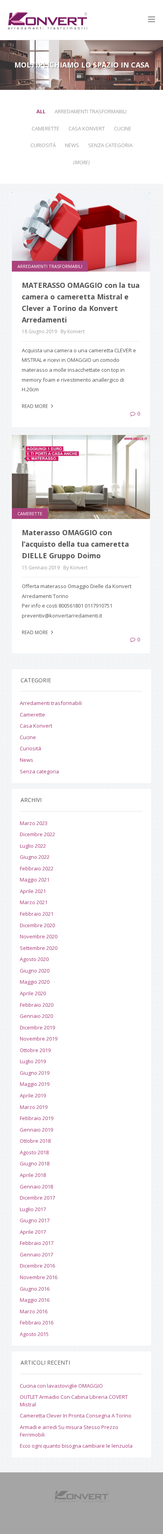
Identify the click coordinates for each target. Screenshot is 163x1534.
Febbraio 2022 (36, 868)
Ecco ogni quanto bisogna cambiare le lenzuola (76, 1445)
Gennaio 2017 (36, 1254)
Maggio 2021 (34, 879)
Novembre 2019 (38, 1038)
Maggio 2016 (34, 1299)
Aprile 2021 (33, 891)
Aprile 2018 (33, 1175)
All (40, 111)
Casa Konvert (86, 128)
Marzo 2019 (33, 1107)
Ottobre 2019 (35, 1050)
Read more (35, 406)
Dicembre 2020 (37, 925)
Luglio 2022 (33, 845)
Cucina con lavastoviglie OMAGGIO (61, 1385)
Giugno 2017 (34, 1220)
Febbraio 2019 (36, 1118)
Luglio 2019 (33, 1061)
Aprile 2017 (33, 1231)
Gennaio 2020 (36, 1015)
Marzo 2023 (33, 823)
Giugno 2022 (34, 856)
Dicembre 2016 (37, 1265)
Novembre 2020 (38, 936)
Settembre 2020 (38, 947)
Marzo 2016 (33, 1311)
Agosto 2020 (34, 959)
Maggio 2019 (34, 1083)
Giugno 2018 (34, 1163)
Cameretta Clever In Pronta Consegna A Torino (75, 1415)
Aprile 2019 (33, 1095)
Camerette (45, 128)
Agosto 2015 (34, 1334)
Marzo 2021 (33, 902)
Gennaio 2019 (36, 1129)
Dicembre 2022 (37, 834)
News (72, 145)
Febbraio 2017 (36, 1243)
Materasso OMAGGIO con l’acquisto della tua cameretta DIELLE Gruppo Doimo (75, 544)
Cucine (122, 128)
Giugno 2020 (34, 970)
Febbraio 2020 (36, 1004)
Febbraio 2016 (36, 1322)
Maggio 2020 (34, 981)
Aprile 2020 (33, 993)
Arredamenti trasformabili (91, 111)
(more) (81, 162)
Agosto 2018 (34, 1152)
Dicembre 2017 (37, 1197)
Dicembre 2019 (37, 1027)
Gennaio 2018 (36, 1186)
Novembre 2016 (38, 1277)
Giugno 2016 (34, 1288)
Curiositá (43, 145)
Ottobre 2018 (35, 1140)
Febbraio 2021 (36, 913)
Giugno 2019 (34, 1072)
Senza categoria (110, 145)
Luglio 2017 (33, 1209)
